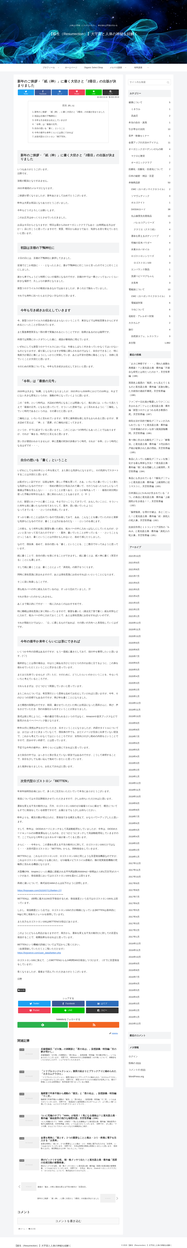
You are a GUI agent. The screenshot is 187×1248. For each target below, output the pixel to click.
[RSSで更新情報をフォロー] (94, 1025)
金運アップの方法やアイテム (149, 142)
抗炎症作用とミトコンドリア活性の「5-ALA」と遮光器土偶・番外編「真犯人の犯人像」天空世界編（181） (149, 531)
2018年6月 (134, 823)
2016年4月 (134, 997)
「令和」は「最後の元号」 (46, 124)
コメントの (137, 1069)
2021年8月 (134, 569)
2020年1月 (134, 696)
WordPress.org (136, 1076)
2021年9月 (134, 562)
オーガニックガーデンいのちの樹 (149, 149)
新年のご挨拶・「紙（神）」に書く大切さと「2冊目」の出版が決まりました (69, 112)
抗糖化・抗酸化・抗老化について (149, 169)
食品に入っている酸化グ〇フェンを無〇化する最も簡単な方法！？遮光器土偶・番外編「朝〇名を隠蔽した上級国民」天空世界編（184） (149, 465)
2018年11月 (135, 790)
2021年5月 (134, 589)
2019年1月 (134, 776)
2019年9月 (134, 723)
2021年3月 (134, 603)
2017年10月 (135, 876)
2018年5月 (134, 830)
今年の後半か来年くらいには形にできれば (53, 132)
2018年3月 (134, 843)
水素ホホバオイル (150, 249)
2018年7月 (134, 816)
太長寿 (150, 283)
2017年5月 (134, 910)
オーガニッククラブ (150, 162)
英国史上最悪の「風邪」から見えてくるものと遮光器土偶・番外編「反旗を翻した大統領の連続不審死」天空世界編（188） (149, 388)
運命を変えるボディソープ (150, 236)
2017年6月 (134, 903)
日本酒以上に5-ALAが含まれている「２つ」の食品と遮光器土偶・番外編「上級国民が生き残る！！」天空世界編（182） (149, 499)
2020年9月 (134, 643)
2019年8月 (134, 729)
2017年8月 (134, 890)
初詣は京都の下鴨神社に (45, 116)
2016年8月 (134, 970)
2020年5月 (134, 669)
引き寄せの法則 (149, 129)
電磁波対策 (150, 303)
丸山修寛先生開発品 (150, 216)
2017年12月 (135, 863)
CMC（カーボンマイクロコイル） (150, 189)
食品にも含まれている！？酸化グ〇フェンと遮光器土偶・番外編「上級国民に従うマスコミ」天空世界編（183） (149, 482)
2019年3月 (134, 763)
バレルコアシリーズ (152, 222)
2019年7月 (134, 736)
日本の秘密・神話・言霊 (149, 176)
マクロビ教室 (150, 156)
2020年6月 (134, 663)
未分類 (22, 990)
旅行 (149, 329)
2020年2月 (134, 689)
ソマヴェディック (150, 196)
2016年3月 (134, 1003)
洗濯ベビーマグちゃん (150, 276)
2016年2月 (134, 1010)
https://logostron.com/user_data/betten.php (39, 953)
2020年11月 (135, 629)
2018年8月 (134, 810)
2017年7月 (134, 896)
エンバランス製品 (150, 269)
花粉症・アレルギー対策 (149, 316)
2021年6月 (134, 583)
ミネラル (150, 109)
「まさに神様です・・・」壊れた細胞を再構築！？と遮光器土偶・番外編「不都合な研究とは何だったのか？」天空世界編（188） (149, 369)
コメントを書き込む (68, 1221)
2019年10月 (135, 716)
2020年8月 (134, 649)
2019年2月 (134, 770)
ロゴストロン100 (152, 263)
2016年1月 (134, 1017)
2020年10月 (135, 636)
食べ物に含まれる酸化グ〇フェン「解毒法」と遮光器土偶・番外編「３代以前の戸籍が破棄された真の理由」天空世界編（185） (149, 446)
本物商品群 (149, 182)
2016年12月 (135, 943)
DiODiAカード (150, 209)
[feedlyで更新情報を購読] (42, 1025)
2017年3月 (134, 923)
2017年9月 (134, 883)
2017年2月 (134, 930)
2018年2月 (134, 850)
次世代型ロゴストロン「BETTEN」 (50, 136)
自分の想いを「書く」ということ (49, 128)
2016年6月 (134, 983)
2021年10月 (135, 556)
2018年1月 (134, 856)
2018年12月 (135, 783)
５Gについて (150, 309)
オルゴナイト (150, 202)
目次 (64, 105)
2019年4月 (134, 756)
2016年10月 (135, 957)
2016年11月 (135, 950)
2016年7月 (134, 977)
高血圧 (150, 115)
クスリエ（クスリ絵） (152, 229)
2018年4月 (134, 836)
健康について (149, 102)
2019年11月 (135, 709)
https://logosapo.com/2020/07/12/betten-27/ (39, 890)
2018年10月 (135, 796)
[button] (168, 82)
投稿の (135, 1063)
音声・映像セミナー (149, 136)
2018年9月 (134, 803)
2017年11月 (135, 870)
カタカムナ (149, 323)
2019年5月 (134, 749)
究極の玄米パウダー (150, 242)
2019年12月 (135, 703)
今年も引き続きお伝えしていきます (50, 120)
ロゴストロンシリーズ (150, 256)
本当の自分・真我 (149, 122)
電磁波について (149, 289)
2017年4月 (134, 916)
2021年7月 (134, 576)
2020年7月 (134, 656)
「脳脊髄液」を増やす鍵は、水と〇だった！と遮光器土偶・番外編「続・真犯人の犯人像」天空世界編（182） (149, 516)
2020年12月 (135, 623)
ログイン (133, 1056)
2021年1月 (134, 616)
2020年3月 (134, 683)
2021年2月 (134, 609)
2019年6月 (134, 743)
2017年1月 (134, 936)
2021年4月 (134, 596)
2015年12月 (135, 1023)
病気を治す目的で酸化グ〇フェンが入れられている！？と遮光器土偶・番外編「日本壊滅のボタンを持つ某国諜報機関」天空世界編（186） (149, 427)
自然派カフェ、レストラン (150, 336)
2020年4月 (134, 676)
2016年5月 (134, 990)
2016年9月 (134, 963)
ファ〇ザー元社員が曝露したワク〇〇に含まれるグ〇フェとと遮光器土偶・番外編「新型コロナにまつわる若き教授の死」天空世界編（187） (149, 407)
